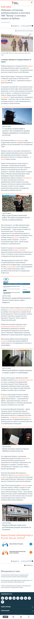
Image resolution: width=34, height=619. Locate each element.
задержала (4, 397)
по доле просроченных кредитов (18, 310)
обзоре (3, 159)
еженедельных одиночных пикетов (13, 326)
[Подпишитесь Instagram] (21, 598)
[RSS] (25, 598)
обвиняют (25, 458)
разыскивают (19, 140)
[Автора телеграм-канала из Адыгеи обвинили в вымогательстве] (17, 436)
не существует (11, 267)
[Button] (15, 26)
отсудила (4, 341)
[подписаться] (2, 601)
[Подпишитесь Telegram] (17, 598)
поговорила (5, 97)
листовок (4, 80)
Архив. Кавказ (6, 7)
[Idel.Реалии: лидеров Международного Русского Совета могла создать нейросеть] (17, 286)
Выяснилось (27, 178)
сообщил (24, 485)
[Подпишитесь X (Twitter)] (10, 598)
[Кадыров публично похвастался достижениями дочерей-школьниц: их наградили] (17, 513)
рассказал (15, 237)
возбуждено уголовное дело (19, 417)
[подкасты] (13, 617)
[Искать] (28, 617)
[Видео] (21, 617)
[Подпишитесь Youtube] (14, 598)
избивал (30, 66)
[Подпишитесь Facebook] (6, 598)
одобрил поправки (19, 250)
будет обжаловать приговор (23, 380)
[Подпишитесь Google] (2, 598)
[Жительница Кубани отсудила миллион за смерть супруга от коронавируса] (17, 358)
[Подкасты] (29, 598)
